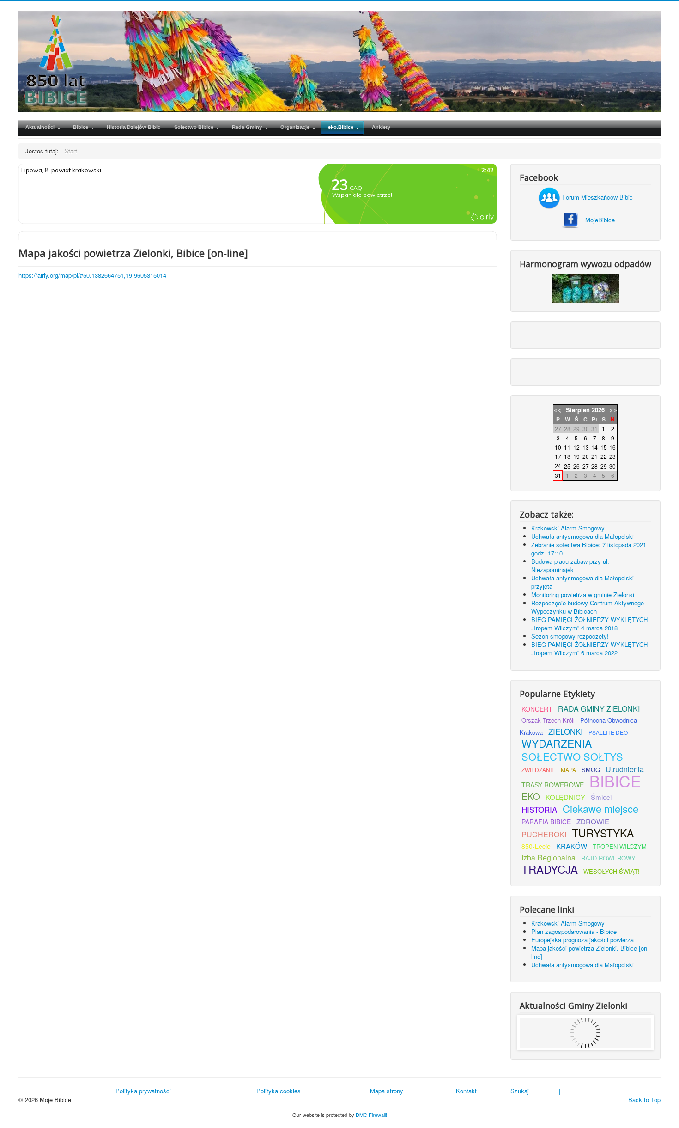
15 (603, 447)
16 (612, 447)
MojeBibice (600, 219)
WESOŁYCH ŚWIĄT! (611, 871)
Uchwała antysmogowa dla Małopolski (582, 536)
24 (558, 465)
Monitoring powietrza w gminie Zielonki (582, 594)
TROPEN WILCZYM (620, 846)
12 (576, 447)
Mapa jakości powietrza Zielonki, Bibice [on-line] (590, 952)
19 (576, 456)
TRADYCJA (549, 869)
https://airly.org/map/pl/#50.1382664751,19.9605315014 (92, 275)
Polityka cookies (278, 1090)
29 (603, 466)
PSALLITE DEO (608, 732)
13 (585, 447)
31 (558, 475)
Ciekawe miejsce (600, 808)
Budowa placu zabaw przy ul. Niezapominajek (570, 565)
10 (558, 447)
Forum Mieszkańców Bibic (596, 197)
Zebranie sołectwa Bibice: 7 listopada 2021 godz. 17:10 (588, 548)
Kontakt (466, 1090)
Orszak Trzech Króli (548, 720)
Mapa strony (386, 1090)
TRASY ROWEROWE (552, 784)
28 (594, 466)
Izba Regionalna (548, 857)
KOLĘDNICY (565, 797)
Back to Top (644, 1099)
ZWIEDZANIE (538, 770)
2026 (598, 409)
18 (567, 456)
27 (585, 466)
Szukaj (519, 1090)
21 (594, 456)
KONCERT (536, 708)
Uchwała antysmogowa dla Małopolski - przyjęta (584, 582)
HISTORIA (539, 809)
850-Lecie (536, 846)
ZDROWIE (592, 821)
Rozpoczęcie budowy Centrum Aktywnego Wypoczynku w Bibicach (587, 607)
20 (585, 456)
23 (612, 456)
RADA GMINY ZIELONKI (599, 708)
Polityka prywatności (143, 1090)
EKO (530, 796)
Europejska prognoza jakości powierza (582, 939)
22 (603, 456)
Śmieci (601, 797)
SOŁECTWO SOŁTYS (572, 756)
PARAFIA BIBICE (546, 821)
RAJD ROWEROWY (608, 858)
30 (612, 466)
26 (576, 466)
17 (558, 456)
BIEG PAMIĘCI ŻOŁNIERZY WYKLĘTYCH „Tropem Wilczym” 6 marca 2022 (589, 648)
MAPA (568, 770)
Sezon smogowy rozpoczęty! (570, 636)
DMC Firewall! (371, 1114)
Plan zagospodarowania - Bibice (574, 931)
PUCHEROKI (543, 834)
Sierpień (578, 409)
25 (567, 466)
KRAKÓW (571, 846)
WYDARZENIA (556, 743)
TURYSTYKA (603, 833)
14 (594, 447)
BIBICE (615, 780)
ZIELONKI (565, 731)
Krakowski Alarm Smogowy (568, 528)
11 (567, 447)
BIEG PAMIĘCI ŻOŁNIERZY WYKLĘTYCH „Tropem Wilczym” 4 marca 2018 (589, 623)
